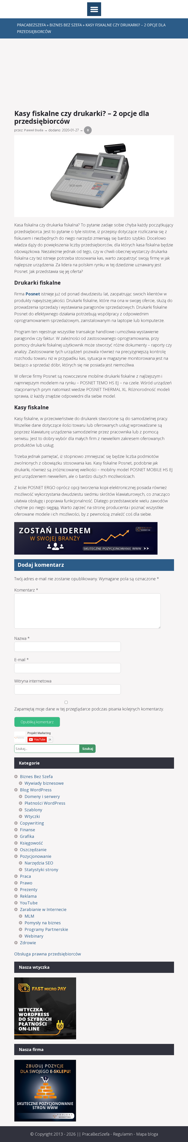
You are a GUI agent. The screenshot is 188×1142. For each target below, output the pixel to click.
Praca (25, 876)
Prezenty (28, 889)
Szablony (33, 809)
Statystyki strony (41, 869)
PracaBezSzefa (95, 1134)
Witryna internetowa (32, 681)
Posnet (32, 294)
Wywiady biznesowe (44, 783)
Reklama (28, 896)
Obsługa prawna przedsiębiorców (47, 954)
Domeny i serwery (42, 796)
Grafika (27, 836)
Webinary (34, 936)
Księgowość (31, 843)
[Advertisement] (94, 73)
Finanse (27, 829)
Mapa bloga (147, 1134)
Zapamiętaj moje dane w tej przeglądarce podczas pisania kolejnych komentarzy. (89, 709)
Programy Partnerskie (46, 929)
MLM (29, 916)
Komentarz (26, 590)
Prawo (26, 883)
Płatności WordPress (45, 803)
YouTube (29, 902)
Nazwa (22, 638)
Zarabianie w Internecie (43, 909)
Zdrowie (28, 942)
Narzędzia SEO (39, 863)
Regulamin (123, 1134)
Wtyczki (32, 816)
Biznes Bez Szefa (36, 776)
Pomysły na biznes (43, 922)
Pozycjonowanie (35, 856)
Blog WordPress (36, 790)
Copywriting (32, 823)
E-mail (21, 659)
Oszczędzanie (33, 849)
